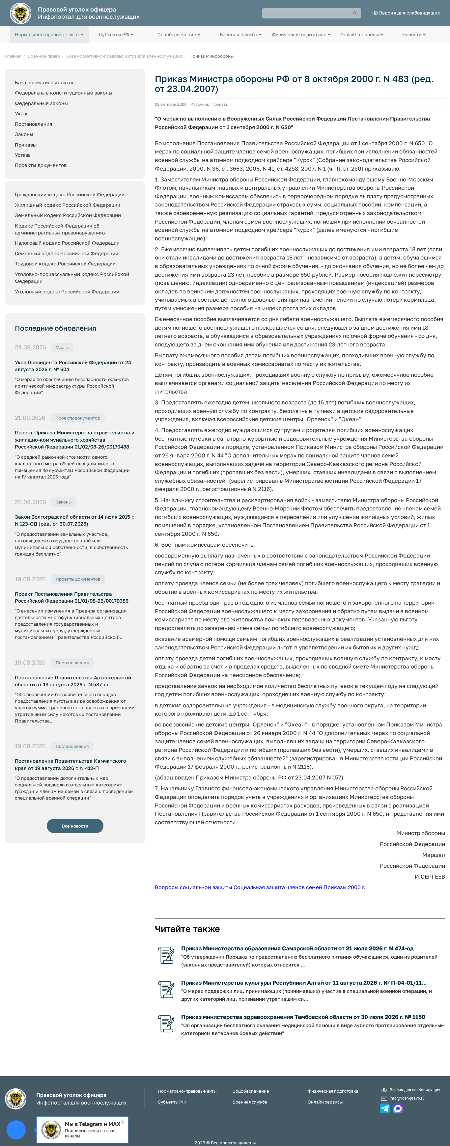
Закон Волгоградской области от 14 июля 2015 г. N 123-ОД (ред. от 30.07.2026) (75, 520)
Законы (24, 134)
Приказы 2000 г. (344, 887)
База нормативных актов (44, 82)
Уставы (23, 155)
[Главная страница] (20, 12)
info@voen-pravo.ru (407, 1098)
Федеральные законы (41, 103)
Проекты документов (41, 165)
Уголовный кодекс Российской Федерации (67, 291)
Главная (13, 56)
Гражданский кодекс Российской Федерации (70, 194)
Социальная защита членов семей (278, 887)
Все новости (75, 826)
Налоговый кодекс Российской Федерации (67, 243)
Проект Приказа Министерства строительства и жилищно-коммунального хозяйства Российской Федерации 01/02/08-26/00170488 (74, 439)
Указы (22, 113)
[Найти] (355, 13)
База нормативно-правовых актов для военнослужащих (124, 56)
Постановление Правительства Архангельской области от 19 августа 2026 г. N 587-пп (73, 680)
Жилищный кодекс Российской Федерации (67, 205)
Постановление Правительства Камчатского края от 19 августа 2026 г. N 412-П (70, 764)
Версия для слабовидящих (409, 12)
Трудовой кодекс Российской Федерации (65, 263)
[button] (49, 34)
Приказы (26, 145)
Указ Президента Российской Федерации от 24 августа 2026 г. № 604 (73, 365)
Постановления (33, 124)
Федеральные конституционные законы (63, 93)
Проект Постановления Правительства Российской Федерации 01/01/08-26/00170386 (71, 597)
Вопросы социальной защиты (193, 887)
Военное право (44, 56)
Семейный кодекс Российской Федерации (66, 253)
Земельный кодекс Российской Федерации (68, 215)
